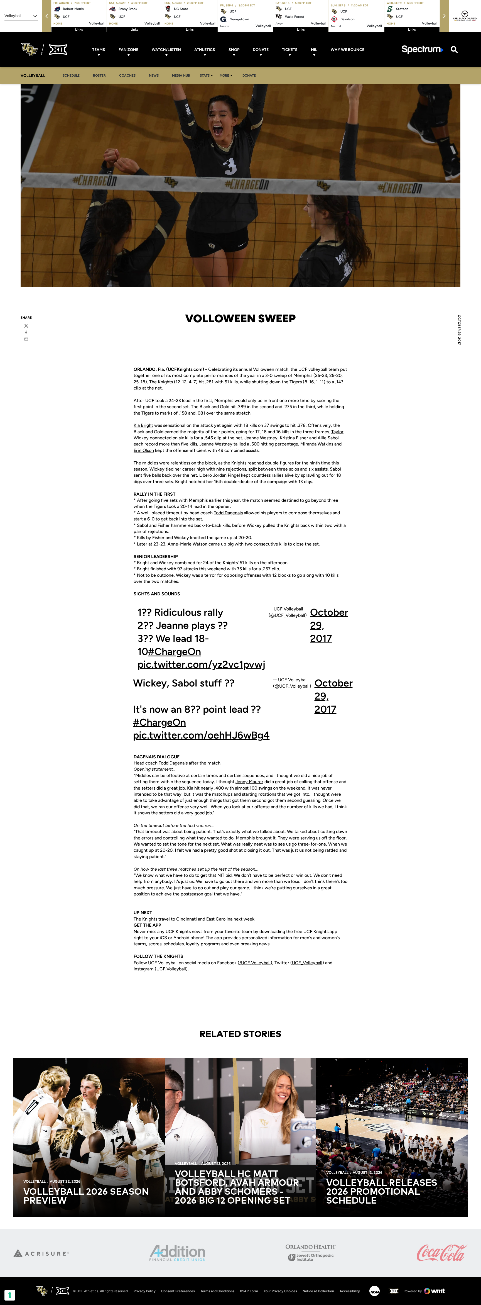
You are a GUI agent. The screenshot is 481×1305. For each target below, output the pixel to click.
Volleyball (261, 962)
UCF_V (299, 962)
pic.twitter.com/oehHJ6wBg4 (201, 735)
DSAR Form (249, 1291)
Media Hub (182, 75)
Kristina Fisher (294, 437)
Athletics (204, 49)
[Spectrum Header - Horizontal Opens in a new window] (423, 49)
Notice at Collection (318, 1291)
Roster (99, 75)
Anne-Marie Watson (187, 544)
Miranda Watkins (316, 444)
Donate (261, 49)
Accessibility (350, 1291)
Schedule (71, 75)
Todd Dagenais (228, 512)
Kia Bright (143, 425)
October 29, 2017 (329, 625)
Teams (98, 49)
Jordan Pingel (226, 475)
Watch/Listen (166, 49)
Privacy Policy (145, 1291)
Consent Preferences (178, 1291)
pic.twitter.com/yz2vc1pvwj (201, 664)
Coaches (127, 75)
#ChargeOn (174, 652)
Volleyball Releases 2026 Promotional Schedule (381, 1192)
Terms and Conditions (217, 1291)
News (154, 75)
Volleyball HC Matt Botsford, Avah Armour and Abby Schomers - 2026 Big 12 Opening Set (237, 1188)
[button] (46, 16)
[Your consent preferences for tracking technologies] (9, 1295)
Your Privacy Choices (280, 1291)
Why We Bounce (347, 49)
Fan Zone (128, 49)
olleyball (314, 962)
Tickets (290, 49)
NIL (314, 49)
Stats (205, 75)
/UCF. (245, 962)
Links (79, 29)
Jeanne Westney (261, 437)
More (224, 75)
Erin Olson (144, 450)
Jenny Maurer (249, 781)
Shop (234, 49)
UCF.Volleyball (171, 969)
